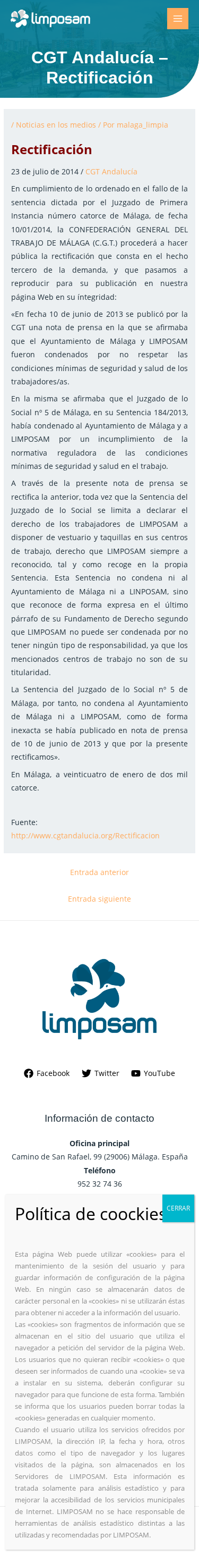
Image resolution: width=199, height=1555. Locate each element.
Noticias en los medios (56, 125)
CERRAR (178, 1208)
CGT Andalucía (111, 171)
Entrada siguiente (99, 899)
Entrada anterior (99, 872)
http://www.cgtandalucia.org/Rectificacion (85, 835)
